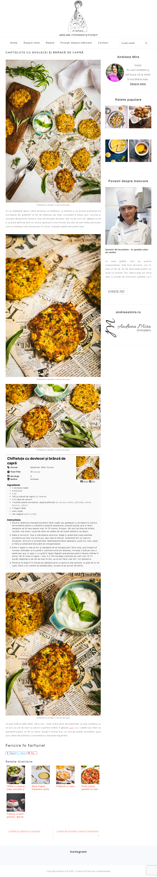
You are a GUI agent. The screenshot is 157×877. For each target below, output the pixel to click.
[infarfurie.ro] (78, 17)
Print (85, 481)
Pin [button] (93, 481)
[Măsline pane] (140, 127)
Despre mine (138, 83)
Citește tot (116, 291)
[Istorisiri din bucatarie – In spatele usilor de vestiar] (128, 216)
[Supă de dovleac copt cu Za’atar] (140, 161)
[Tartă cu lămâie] (116, 161)
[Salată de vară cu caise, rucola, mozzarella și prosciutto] (116, 127)
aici (71, 727)
